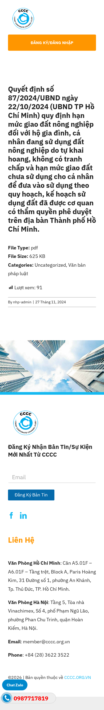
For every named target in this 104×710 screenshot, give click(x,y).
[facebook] (11, 515)
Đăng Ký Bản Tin (31, 495)
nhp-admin (22, 302)
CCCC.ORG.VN (77, 677)
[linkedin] (23, 515)
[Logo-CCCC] (23, 10)
